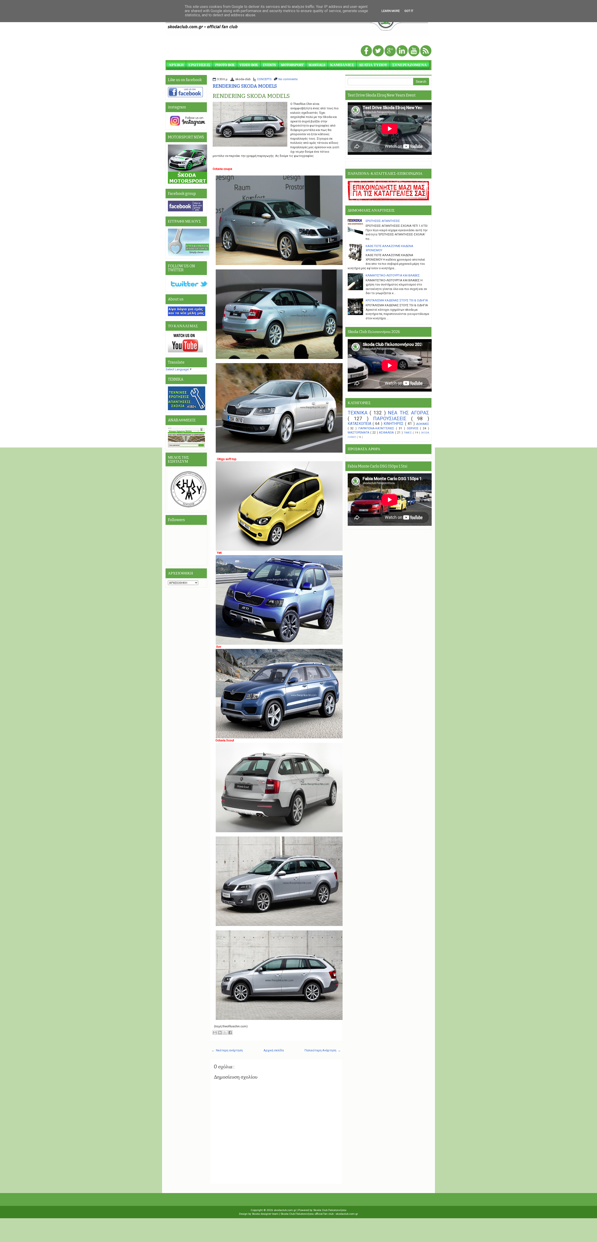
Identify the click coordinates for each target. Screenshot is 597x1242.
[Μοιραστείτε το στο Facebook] (230, 1032)
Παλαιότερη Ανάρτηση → (323, 1050)
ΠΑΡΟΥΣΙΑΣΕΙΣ (392, 418)
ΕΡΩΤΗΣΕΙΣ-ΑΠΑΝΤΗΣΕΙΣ (383, 221)
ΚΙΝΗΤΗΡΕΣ (394, 424)
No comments (288, 79)
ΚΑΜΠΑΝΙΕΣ (342, 65)
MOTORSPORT (292, 65)
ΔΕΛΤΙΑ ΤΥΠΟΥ (373, 65)
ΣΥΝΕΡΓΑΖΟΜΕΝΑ (409, 65)
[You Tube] (414, 51)
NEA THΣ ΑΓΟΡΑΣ (408, 413)
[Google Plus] (390, 51)
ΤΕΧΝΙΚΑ (359, 413)
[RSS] (425, 51)
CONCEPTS (264, 79)
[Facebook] (367, 51)
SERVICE (413, 428)
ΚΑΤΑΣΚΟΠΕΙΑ (360, 424)
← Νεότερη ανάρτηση (227, 1050)
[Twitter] (379, 51)
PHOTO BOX (225, 65)
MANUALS (317, 65)
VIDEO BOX (248, 65)
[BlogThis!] (220, 1032)
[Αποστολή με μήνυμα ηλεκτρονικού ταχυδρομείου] (214, 1032)
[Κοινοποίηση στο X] (225, 1032)
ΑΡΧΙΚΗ (176, 65)
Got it (408, 11)
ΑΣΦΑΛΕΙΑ (387, 432)
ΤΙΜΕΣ (408, 432)
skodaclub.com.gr (285, 1210)
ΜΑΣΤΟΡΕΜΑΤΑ (359, 432)
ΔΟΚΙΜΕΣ (422, 424)
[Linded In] (402, 51)
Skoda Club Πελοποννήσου (330, 1210)
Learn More (391, 11)
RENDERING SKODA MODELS (245, 86)
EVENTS (269, 65)
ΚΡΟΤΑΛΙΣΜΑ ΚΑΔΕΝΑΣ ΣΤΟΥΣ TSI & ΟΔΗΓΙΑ (397, 300)
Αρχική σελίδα (274, 1050)
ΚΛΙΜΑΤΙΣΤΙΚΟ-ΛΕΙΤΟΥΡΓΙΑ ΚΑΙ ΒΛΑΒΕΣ (393, 275)
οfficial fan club (324, 1213)
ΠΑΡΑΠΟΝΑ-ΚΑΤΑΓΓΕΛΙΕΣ (377, 428)
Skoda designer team (265, 1213)
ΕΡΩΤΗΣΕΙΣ (199, 65)
